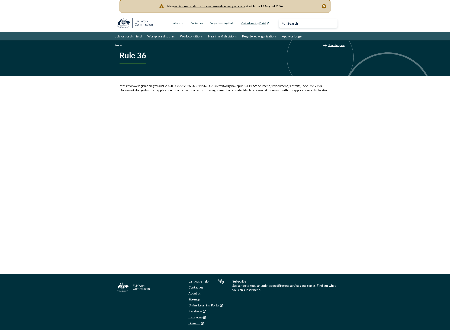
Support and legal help (222, 23)
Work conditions (191, 36)
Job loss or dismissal (128, 36)
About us (178, 23)
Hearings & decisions (222, 36)
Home (118, 45)
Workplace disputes (161, 36)
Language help (198, 281)
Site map (194, 299)
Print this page (336, 45)
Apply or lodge (292, 36)
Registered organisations (259, 36)
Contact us (197, 23)
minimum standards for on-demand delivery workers (209, 6)
